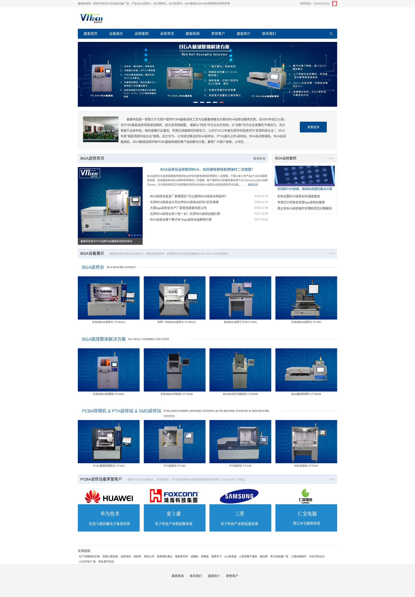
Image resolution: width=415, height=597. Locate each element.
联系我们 (269, 33)
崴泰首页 (90, 33)
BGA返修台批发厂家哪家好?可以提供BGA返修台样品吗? (188, 196)
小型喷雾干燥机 (248, 556)
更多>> (330, 159)
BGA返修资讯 (92, 158)
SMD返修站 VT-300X (306, 465)
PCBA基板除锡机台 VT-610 (109, 465)
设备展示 (116, 33)
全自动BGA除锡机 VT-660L (108, 394)
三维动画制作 (298, 556)
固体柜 (137, 556)
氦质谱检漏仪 (164, 556)
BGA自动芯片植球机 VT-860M (240, 394)
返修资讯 (167, 33)
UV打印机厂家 (87, 561)
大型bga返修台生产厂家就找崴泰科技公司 (178, 208)
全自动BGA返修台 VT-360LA (108, 322)
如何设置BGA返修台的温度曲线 (298, 196)
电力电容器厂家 (279, 556)
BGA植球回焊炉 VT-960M (306, 394)
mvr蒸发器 (230, 556)
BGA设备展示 (92, 253)
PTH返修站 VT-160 (175, 465)
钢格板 (205, 556)
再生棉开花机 (106, 561)
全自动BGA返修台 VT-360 (306, 322)
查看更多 (313, 127)
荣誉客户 (218, 33)
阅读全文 (253, 184)
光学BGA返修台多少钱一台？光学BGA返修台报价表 (185, 213)
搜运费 (264, 556)
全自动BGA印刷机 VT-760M (176, 394)
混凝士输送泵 (110, 556)
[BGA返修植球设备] (207, 74)
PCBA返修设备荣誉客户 (101, 479)
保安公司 (149, 556)
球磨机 (194, 556)
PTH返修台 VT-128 (240, 465)
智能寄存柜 (181, 556)
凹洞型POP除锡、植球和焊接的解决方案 (305, 189)
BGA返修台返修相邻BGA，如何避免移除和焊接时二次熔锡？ (207, 169)
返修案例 (141, 33)
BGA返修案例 (285, 158)
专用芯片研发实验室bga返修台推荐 (301, 202)
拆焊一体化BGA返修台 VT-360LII (177, 322)
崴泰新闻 (193, 33)
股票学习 (216, 556)
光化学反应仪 (317, 556)
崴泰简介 (244, 33)
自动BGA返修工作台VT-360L (240, 322)
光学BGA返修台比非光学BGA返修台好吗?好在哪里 (184, 202)
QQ (334, 3)
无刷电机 (126, 556)
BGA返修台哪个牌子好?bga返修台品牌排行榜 (181, 219)
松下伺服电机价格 (89, 556)
